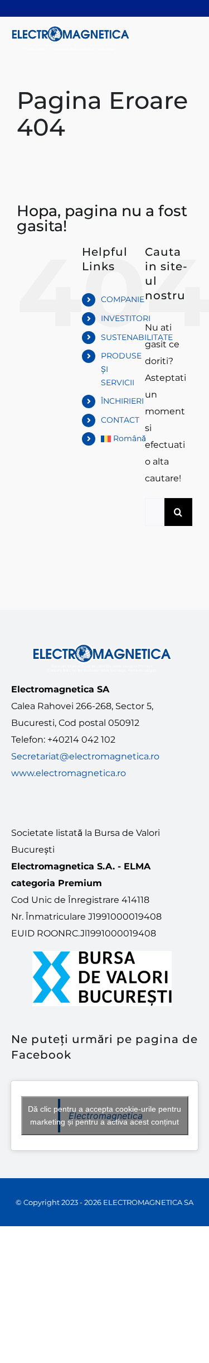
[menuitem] (114, 439)
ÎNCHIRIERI (122, 401)
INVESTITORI (125, 318)
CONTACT (120, 420)
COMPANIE (122, 299)
